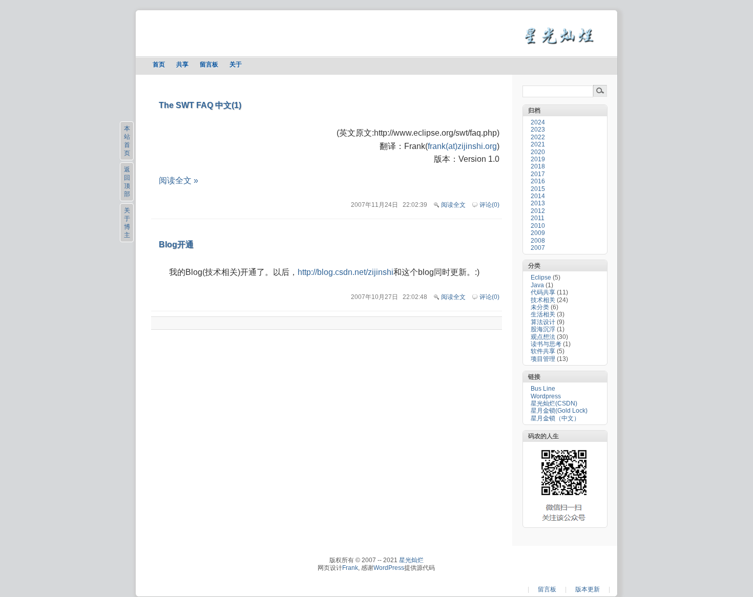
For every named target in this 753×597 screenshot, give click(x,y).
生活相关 (543, 314)
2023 (538, 129)
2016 (538, 181)
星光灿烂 (411, 560)
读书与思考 (546, 344)
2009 (538, 233)
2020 (538, 152)
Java (537, 285)
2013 (538, 203)
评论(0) (489, 204)
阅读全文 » (178, 180)
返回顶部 (127, 182)
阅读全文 (453, 204)
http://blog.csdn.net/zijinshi (345, 272)
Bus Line (543, 388)
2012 (538, 211)
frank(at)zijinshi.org (462, 146)
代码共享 (543, 292)
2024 (538, 122)
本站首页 (127, 141)
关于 (235, 64)
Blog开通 (176, 244)
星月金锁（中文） (555, 418)
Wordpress (546, 396)
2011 (538, 218)
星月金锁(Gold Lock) (559, 410)
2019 (538, 159)
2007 (538, 247)
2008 (538, 240)
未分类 (540, 307)
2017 (538, 174)
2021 (538, 144)
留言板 (209, 64)
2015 (538, 189)
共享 (182, 64)
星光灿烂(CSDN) (554, 403)
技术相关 (543, 300)
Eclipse (541, 277)
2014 (538, 196)
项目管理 (543, 359)
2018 (538, 166)
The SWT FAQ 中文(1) (200, 105)
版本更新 (587, 589)
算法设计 (543, 322)
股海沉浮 (543, 329)
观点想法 (543, 336)
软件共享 (543, 351)
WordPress (388, 567)
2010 (538, 225)
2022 (538, 137)
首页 (159, 64)
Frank (350, 567)
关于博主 (127, 223)
